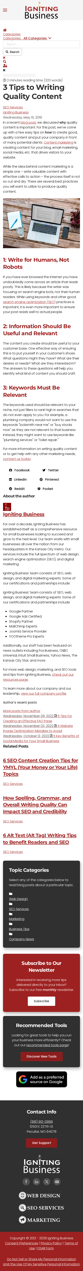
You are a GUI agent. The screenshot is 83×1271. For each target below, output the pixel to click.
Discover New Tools (42, 1056)
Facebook (21, 470)
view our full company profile (43, 693)
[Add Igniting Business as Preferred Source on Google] (41, 1079)
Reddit (18, 489)
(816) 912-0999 (41, 1121)
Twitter (52, 470)
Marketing (16, 919)
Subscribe (41, 1001)
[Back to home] (41, 10)
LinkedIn (19, 479)
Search (13, 52)
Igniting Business (16, 112)
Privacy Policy (51, 1243)
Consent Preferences (21, 1243)
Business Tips (19, 929)
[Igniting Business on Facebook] (26, 1181)
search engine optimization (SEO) (29, 302)
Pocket (46, 489)
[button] (5, 10)
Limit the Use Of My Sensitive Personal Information (41, 1264)
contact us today (17, 459)
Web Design (18, 899)
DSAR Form (45, 1248)
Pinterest (51, 479)
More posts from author (21, 711)
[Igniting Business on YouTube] (57, 1181)
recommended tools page (47, 1045)
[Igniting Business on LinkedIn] (36, 1181)
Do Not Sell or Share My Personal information (41, 1259)
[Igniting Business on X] (46, 1181)
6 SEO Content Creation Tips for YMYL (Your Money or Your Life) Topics (40, 767)
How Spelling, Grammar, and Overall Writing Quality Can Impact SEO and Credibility (37, 804)
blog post (28, 122)
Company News (21, 939)
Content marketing (58, 142)
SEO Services (13, 107)
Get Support (41, 1143)
